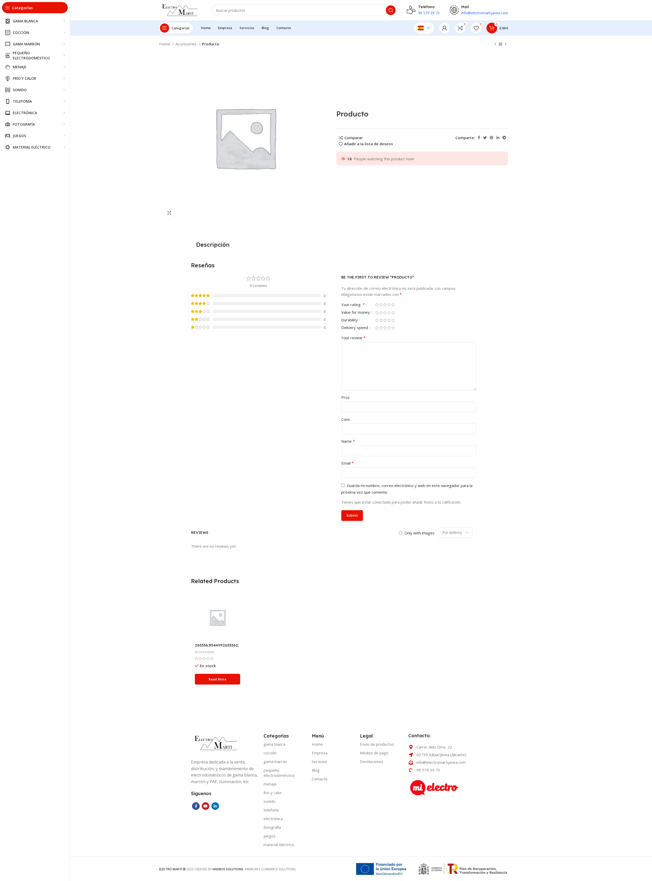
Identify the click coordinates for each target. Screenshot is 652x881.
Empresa (320, 752)
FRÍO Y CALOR (273, 792)
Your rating (353, 305)
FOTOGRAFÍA (272, 827)
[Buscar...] (391, 10)
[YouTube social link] (205, 806)
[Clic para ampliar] (169, 212)
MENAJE (270, 783)
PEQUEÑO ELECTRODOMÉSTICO (279, 773)
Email (347, 463)
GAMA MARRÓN (275, 761)
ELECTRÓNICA (273, 818)
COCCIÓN (270, 752)
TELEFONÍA (271, 809)
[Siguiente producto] (505, 44)
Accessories (186, 43)
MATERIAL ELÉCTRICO (279, 844)
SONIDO (269, 801)
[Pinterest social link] (491, 137)
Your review (353, 337)
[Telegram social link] (504, 137)
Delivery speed (355, 328)
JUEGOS (270, 835)
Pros (345, 397)
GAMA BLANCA (274, 744)
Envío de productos (377, 744)
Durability (350, 320)
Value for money (356, 312)
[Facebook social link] (479, 137)
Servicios (319, 761)
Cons (345, 419)
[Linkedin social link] (498, 137)
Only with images (419, 532)
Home (165, 43)
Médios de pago (374, 752)
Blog (316, 770)
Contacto (320, 778)
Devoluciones (371, 761)
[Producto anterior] (495, 44)
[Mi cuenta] (444, 28)
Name (348, 441)
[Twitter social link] (485, 137)
